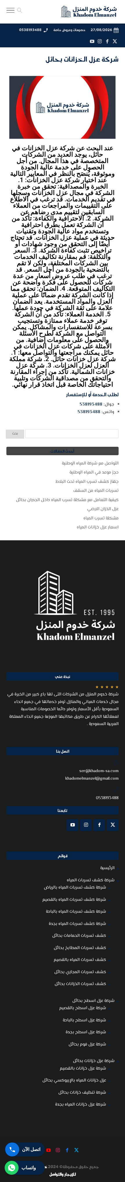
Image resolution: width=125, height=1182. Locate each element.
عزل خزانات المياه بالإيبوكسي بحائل (74, 1080)
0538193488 (30, 29)
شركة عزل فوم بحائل (87, 1044)
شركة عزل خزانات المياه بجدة (80, 1104)
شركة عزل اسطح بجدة (86, 1032)
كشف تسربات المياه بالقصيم (80, 960)
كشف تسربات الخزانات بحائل (80, 984)
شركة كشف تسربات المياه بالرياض (75, 887)
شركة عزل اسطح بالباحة (84, 1020)
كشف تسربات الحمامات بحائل (79, 935)
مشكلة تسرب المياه (101, 518)
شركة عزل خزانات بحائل (94, 1061)
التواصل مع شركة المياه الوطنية (90, 463)
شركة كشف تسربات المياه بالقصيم (74, 899)
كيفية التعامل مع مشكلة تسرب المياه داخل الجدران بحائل (67, 500)
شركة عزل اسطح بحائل (93, 1001)
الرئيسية (107, 868)
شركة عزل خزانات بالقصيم (83, 1068)
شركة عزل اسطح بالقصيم (82, 1008)
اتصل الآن (31, 1149)
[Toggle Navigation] (10, 12)
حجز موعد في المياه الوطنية (94, 472)
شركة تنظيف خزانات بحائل (82, 1092)
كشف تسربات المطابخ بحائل (80, 948)
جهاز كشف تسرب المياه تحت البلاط (87, 481)
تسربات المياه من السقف (96, 490)
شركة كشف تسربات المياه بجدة (77, 924)
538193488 (91, 404)
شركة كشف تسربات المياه (91, 880)
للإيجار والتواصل (62, 1174)
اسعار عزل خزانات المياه (98, 527)
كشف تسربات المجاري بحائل (80, 972)
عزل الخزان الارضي (103, 509)
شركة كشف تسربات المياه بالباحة (76, 911)
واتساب (29, 1167)
